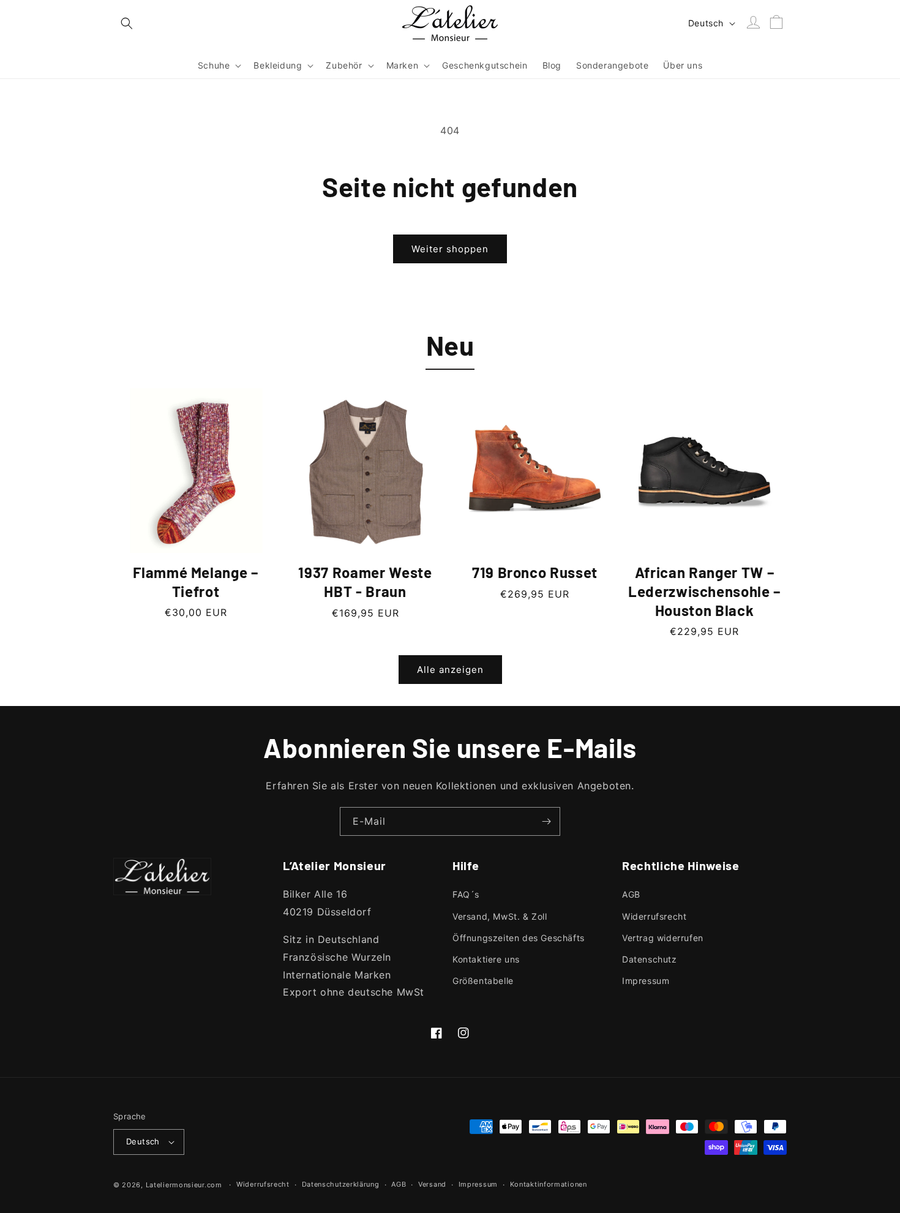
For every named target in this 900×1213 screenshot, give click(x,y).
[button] (126, 23)
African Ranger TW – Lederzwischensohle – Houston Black (704, 590)
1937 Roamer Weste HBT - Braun (365, 581)
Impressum (645, 980)
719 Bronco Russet (535, 572)
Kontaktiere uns (486, 959)
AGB (631, 894)
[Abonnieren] (546, 821)
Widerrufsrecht (654, 916)
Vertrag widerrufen (662, 938)
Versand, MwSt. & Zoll (499, 916)
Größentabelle (483, 980)
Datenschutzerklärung (341, 1184)
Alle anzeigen (450, 669)
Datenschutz (649, 959)
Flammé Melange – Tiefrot (195, 581)
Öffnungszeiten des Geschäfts (518, 938)
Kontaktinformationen (548, 1184)
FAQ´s (465, 894)
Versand (432, 1184)
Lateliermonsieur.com (184, 1185)
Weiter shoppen (450, 249)
